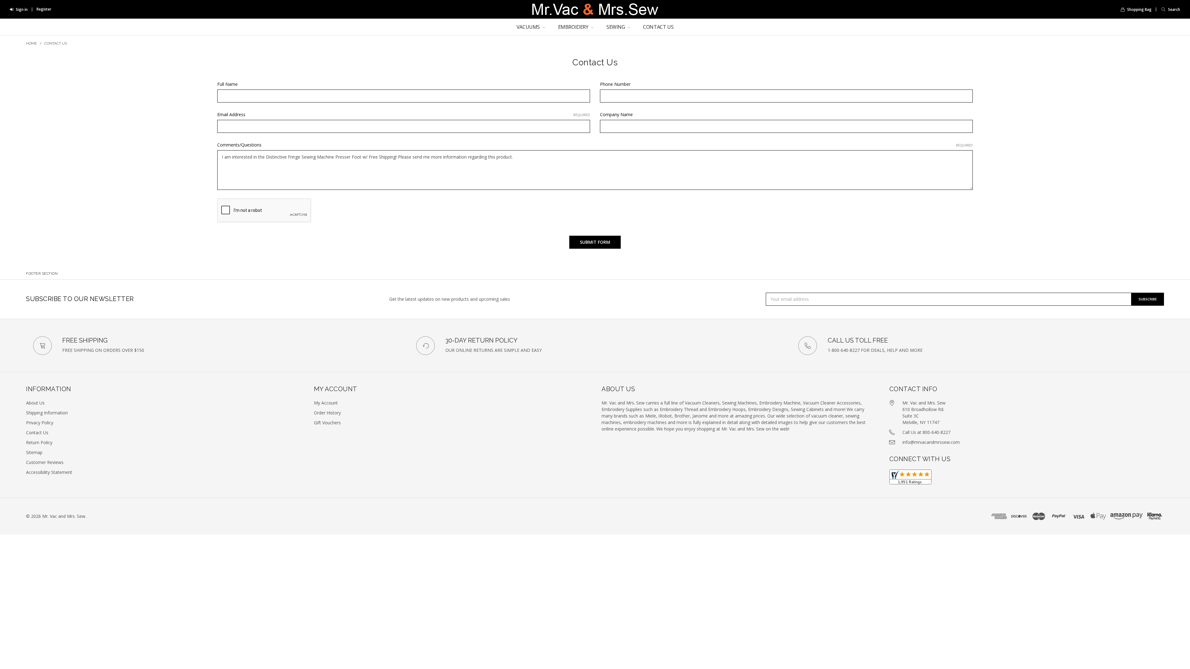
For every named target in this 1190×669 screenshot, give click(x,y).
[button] (1169, 9)
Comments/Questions (594, 145)
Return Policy (39, 442)
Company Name (616, 114)
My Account (326, 403)
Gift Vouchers (327, 423)
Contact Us (658, 27)
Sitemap (34, 452)
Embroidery (574, 27)
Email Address (403, 114)
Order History (327, 413)
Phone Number (615, 84)
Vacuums (529, 27)
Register (44, 9)
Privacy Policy (39, 423)
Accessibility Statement (49, 472)
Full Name (227, 84)
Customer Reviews (45, 462)
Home (31, 43)
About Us (35, 403)
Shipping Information (47, 413)
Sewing (616, 27)
